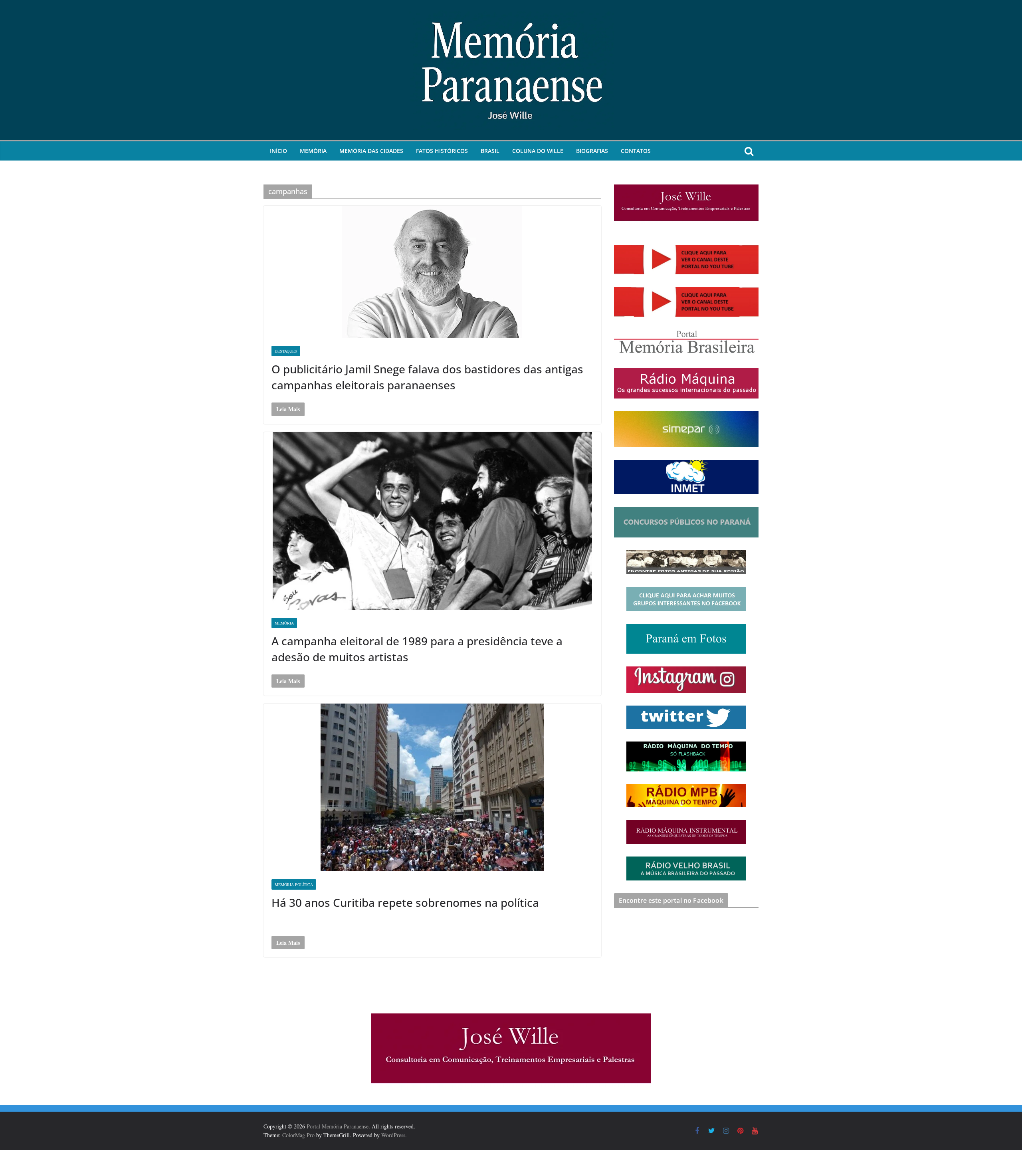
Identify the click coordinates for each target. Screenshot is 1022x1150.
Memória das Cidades (371, 151)
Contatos (636, 151)
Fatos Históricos (442, 151)
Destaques (286, 351)
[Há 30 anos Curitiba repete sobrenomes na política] (432, 787)
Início (278, 151)
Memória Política (294, 884)
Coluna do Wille (537, 151)
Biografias (592, 151)
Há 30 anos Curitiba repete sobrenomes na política (405, 902)
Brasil (490, 151)
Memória (313, 151)
